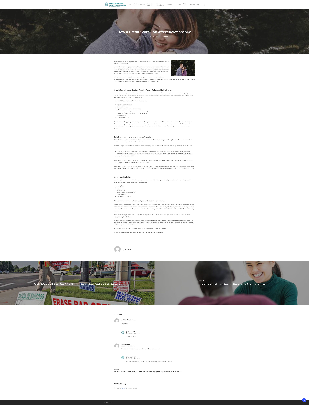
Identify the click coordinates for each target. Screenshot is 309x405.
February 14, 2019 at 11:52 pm (128, 321)
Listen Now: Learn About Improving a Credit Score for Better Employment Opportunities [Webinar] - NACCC (148, 372)
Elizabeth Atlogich (126, 319)
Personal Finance (158, 27)
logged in (123, 388)
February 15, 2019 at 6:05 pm (128, 346)
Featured (148, 27)
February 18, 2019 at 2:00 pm (133, 333)
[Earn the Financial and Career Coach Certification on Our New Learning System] (231, 283)
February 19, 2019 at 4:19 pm (133, 358)
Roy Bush (143, 36)
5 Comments (165, 36)
